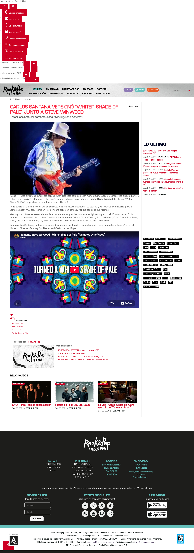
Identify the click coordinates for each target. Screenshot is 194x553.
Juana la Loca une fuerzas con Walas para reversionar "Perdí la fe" (163, 182)
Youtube (154, 90)
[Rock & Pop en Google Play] (157, 505)
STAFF (53, 471)
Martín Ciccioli (166, 261)
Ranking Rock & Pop (82, 474)
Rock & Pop (175, 278)
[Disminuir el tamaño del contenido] (26, 63)
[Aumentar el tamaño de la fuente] (34, 69)
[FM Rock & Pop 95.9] (10, 91)
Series (147, 282)
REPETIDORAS (53, 468)
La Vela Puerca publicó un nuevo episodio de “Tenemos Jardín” (83, 360)
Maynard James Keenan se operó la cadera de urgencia (80, 357)
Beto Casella (158, 243)
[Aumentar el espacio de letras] (35, 79)
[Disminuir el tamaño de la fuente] (27, 69)
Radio (129, 90)
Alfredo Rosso (175, 239)
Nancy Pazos (166, 265)
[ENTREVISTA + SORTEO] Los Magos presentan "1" (78, 350)
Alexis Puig (161, 239)
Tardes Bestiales (82, 471)
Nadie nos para (151, 265)
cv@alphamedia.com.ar (146, 542)
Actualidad (148, 239)
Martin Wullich (150, 261)
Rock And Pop (34, 342)
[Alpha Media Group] (13, 539)
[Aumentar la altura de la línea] (33, 74)
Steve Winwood (17, 327)
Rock (165, 278)
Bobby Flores (173, 243)
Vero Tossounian (151, 287)
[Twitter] (11, 315)
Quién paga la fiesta (153, 274)
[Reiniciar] (4, 6)
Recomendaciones (152, 278)
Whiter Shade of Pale (20, 333)
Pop (165, 269)
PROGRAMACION (53, 464)
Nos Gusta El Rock (152, 269)
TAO (170, 282)
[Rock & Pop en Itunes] (157, 514)
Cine (146, 248)
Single (163, 282)
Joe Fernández (150, 252)
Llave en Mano (150, 256)
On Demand (162, 194)
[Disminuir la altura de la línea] (26, 74)
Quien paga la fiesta (82, 468)
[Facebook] (11, 319)
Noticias (59, 383)
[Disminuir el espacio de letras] (28, 79)
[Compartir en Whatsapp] (13, 319)
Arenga (147, 243)
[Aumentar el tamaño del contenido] (34, 63)
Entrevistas (163, 248)
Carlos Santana (17, 323)
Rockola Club (82, 477)
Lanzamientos (17, 330)
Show (155, 282)
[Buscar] (189, 89)
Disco (153, 248)
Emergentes (18, 383)
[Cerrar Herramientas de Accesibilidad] (13, 6)
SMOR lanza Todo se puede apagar (72, 353)
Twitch (141, 90)
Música (178, 261)
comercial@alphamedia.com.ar (100, 542)
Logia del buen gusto (169, 256)
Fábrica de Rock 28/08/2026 (72, 405)
